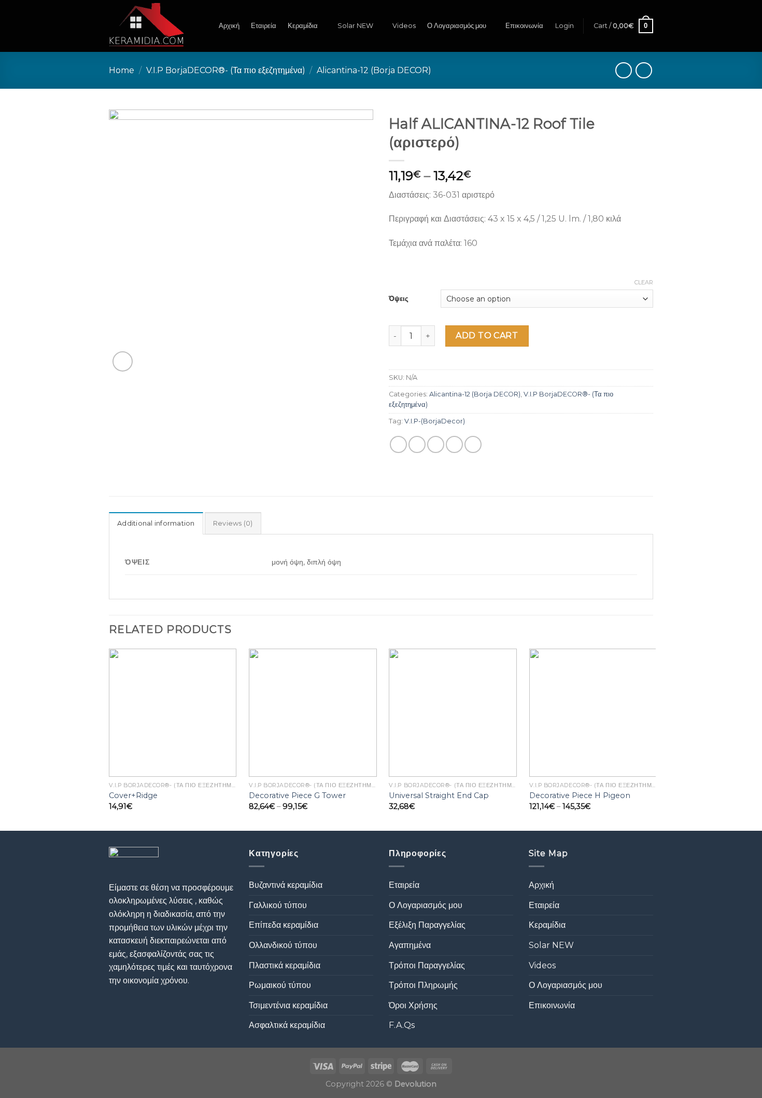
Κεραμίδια (303, 26)
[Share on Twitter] (417, 444)
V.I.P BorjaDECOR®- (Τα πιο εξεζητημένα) (225, 70)
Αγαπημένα (410, 945)
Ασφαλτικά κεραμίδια (287, 1025)
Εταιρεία (263, 26)
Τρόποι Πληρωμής (423, 985)
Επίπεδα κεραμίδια (283, 925)
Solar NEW (355, 26)
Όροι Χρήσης (413, 1005)
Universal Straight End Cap (439, 795)
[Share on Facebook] (398, 444)
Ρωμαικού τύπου (280, 985)
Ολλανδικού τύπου (283, 945)
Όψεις (398, 298)
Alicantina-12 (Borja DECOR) (374, 70)
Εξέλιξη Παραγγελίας (427, 925)
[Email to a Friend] (435, 444)
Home (121, 70)
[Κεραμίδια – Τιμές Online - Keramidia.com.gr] (146, 26)
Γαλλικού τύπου (278, 905)
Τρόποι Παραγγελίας (427, 965)
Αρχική (229, 26)
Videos (404, 26)
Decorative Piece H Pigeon (579, 795)
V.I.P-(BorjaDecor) (434, 421)
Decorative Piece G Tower (297, 795)
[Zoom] (122, 361)
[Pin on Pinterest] (454, 444)
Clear (643, 282)
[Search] (203, 26)
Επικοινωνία (524, 26)
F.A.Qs (402, 1025)
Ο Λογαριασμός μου (456, 26)
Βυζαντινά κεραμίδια (285, 885)
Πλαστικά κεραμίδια (284, 965)
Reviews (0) (233, 523)
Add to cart (487, 335)
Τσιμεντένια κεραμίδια (288, 1005)
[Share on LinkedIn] (473, 444)
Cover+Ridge (133, 795)
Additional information (156, 523)
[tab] (156, 523)
